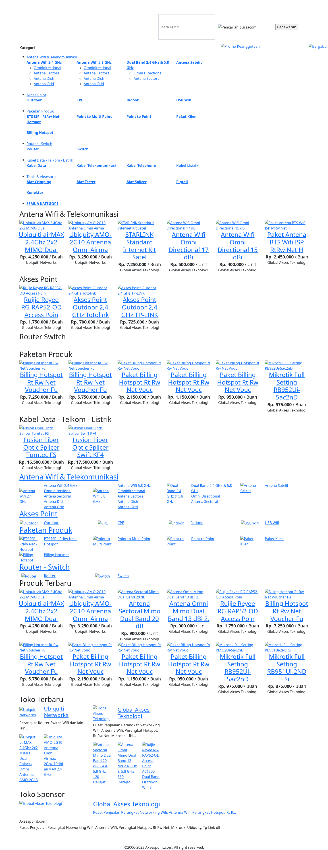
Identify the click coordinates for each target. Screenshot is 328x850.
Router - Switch (39, 143)
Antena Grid (44, 83)
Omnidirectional (47, 67)
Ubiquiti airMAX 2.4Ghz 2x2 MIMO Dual (41, 242)
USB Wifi (272, 522)
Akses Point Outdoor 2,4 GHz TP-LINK (139, 307)
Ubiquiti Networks (56, 712)
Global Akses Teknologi (134, 713)
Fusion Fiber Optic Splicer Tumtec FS (41, 447)
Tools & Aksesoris (41, 176)
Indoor (197, 522)
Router (50, 575)
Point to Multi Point (134, 538)
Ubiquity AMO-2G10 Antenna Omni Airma (90, 242)
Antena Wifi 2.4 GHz (60, 485)
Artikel (274, 6)
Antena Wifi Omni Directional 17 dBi (188, 245)
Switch (123, 575)
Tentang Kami (295, 6)
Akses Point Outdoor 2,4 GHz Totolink (90, 307)
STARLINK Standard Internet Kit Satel (139, 245)
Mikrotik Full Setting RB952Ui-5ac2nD (287, 385)
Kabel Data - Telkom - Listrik (50, 160)
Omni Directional (148, 73)
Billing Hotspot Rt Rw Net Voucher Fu (41, 382)
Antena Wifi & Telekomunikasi (52, 57)
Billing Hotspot (56, 554)
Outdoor (51, 522)
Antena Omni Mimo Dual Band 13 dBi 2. (189, 611)
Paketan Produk (40, 111)
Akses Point (36, 94)
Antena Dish (44, 78)
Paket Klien (274, 538)
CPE (121, 522)
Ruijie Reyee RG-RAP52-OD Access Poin (41, 307)
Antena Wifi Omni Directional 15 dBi (238, 245)
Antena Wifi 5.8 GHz (134, 485)
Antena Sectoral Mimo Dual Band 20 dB (139, 614)
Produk (247, 6)
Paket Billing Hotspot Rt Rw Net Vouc (139, 382)
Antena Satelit (276, 485)
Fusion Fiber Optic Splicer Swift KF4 (90, 447)
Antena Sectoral (47, 73)
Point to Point (202, 538)
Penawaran (286, 27)
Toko (261, 6)
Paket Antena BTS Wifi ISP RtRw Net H (286, 242)
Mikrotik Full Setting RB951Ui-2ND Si (286, 667)
